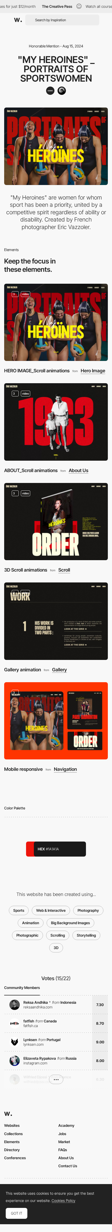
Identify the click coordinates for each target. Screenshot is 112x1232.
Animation (30, 923)
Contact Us (67, 1166)
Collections (13, 1133)
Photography (88, 910)
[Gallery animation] (56, 621)
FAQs (62, 1150)
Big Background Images (70, 923)
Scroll (64, 570)
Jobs (62, 1133)
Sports (18, 910)
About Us (78, 470)
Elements (12, 1142)
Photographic (27, 935)
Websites (12, 1125)
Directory (12, 1150)
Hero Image (93, 370)
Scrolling (58, 935)
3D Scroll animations (25, 570)
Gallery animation (22, 669)
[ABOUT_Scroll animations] (56, 422)
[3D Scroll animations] (56, 521)
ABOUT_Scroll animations (31, 470)
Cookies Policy (63, 1200)
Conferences (15, 1158)
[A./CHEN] (62, 91)
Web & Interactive (51, 910)
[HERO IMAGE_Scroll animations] (56, 322)
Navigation (65, 769)
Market (64, 1142)
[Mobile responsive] (56, 721)
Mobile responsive (23, 769)
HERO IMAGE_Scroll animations (37, 370)
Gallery (59, 669)
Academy (66, 1125)
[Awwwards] (18, 20)
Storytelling (86, 935)
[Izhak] (50, 91)
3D (56, 947)
